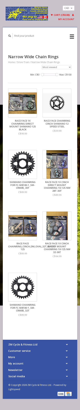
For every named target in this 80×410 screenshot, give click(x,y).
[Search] (9, 35)
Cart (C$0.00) (61, 15)
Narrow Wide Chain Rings (45, 62)
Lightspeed (14, 389)
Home (11, 62)
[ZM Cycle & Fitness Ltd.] (27, 14)
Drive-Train (23, 62)
